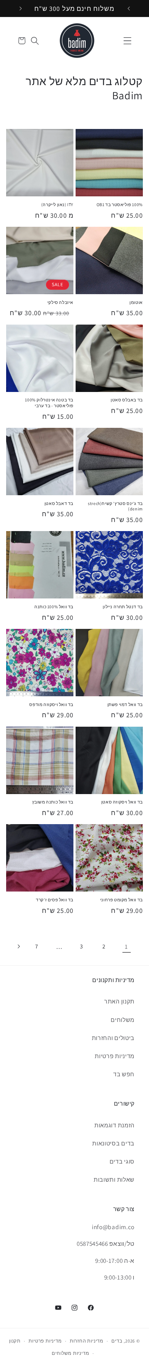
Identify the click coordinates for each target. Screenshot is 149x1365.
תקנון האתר (119, 1001)
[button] (127, 41)
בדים (116, 1341)
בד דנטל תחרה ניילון (122, 606)
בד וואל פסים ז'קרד (54, 899)
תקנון (15, 1341)
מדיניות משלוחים (70, 1353)
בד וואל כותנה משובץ (52, 802)
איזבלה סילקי (60, 302)
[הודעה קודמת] (129, 8)
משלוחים (123, 1020)
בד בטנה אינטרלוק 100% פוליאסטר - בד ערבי (49, 402)
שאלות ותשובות (114, 1180)
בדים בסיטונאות (113, 1143)
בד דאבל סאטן (58, 503)
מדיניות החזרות (86, 1341)
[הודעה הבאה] (21, 8)
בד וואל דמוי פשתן (125, 704)
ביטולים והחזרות (113, 1038)
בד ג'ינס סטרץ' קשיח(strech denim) (115, 506)
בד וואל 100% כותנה (53, 606)
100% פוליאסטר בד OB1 (120, 204)
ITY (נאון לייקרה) (57, 204)
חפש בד (124, 1074)
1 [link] (126, 946)
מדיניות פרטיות (115, 1056)
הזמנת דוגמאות (114, 1125)
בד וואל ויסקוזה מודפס (51, 704)
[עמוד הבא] (18, 946)
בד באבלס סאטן (127, 399)
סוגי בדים (122, 1161)
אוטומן (136, 302)
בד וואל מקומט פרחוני (121, 899)
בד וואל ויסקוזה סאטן (122, 802)
